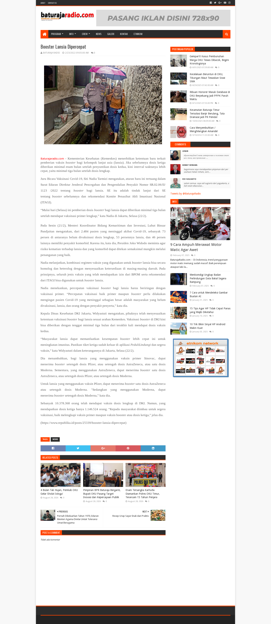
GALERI (110, 34)
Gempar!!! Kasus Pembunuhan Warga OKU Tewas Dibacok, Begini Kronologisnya (209, 60)
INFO (71, 34)
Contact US (52, 2)
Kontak (124, 34)
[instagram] (229, 3)
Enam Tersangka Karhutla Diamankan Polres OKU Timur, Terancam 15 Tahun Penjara (143, 494)
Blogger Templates (82, 619)
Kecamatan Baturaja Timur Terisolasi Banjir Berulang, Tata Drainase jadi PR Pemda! (207, 113)
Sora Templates (61, 619)
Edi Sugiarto (189, 179)
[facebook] (211, 3)
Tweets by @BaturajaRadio (185, 193)
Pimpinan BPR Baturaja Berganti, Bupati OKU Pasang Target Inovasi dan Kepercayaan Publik (102, 494)
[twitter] (215, 3)
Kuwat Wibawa (189, 165)
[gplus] (220, 3)
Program (56, 34)
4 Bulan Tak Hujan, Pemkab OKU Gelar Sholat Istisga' (59, 492)
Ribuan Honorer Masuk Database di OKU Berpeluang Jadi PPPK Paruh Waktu (210, 96)
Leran (185, 151)
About (43, 2)
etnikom (138, 34)
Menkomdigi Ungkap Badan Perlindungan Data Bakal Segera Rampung (208, 278)
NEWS (98, 34)
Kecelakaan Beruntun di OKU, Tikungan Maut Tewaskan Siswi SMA (207, 78)
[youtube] (225, 3)
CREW (85, 34)
